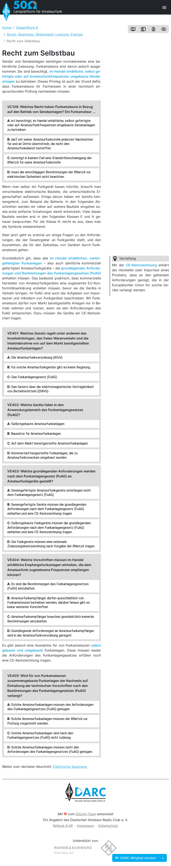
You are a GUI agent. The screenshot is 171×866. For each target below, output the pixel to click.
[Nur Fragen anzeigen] (163, 29)
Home (6, 27)
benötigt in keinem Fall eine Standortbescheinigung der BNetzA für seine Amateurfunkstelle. (49, 160)
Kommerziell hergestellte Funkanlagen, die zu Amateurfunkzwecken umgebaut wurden (42, 455)
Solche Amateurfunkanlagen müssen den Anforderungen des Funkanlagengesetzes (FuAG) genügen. (50, 707)
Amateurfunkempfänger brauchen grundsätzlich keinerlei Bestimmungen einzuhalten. (50, 619)
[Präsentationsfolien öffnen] (143, 29)
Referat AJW (63, 826)
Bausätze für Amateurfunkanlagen (35, 434)
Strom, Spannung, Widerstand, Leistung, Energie (45, 34)
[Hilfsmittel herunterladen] (153, 29)
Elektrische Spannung (70, 766)
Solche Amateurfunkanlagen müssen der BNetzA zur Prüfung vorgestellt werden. (47, 721)
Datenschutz (108, 826)
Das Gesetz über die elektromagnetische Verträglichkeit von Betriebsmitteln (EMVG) (50, 389)
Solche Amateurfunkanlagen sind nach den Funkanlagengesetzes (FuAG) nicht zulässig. (40, 735)
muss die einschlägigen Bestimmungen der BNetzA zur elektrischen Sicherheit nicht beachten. (49, 174)
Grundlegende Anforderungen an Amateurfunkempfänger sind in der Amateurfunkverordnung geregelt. (50, 633)
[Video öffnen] (133, 29)
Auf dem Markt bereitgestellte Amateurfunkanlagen (49, 443)
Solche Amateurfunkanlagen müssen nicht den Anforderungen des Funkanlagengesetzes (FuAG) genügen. (50, 749)
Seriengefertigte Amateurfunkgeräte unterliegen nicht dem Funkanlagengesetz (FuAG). (49, 492)
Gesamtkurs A (27, 27)
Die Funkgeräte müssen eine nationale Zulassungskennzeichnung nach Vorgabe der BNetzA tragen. (51, 544)
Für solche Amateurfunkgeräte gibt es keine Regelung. (50, 367)
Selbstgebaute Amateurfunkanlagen (37, 424)
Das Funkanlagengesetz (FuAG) (33, 377)
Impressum (85, 826)
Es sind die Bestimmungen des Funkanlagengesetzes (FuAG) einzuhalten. (48, 586)
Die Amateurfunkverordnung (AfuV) (36, 357)
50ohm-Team (85, 814)
